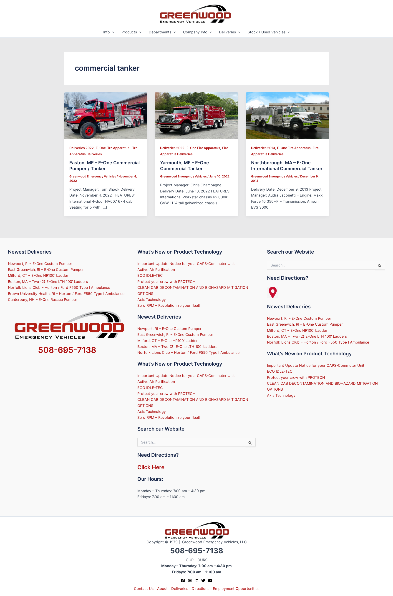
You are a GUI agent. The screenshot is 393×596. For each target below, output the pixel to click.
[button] (112, 32)
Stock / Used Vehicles (266, 32)
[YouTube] (210, 581)
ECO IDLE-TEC (150, 275)
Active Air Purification (156, 269)
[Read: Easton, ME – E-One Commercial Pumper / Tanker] (106, 115)
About (162, 588)
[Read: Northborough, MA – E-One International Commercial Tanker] (287, 115)
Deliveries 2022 (81, 148)
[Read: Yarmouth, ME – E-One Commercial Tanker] (196, 115)
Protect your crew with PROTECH (166, 281)
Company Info (195, 32)
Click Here (150, 467)
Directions (200, 588)
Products (129, 32)
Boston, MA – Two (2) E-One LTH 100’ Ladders (48, 281)
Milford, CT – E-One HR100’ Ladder (38, 275)
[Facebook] (183, 581)
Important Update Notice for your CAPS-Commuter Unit (186, 263)
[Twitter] (203, 581)
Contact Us (144, 588)
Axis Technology (151, 299)
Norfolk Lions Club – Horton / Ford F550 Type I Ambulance (59, 287)
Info (106, 32)
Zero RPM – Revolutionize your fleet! (168, 305)
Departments (160, 32)
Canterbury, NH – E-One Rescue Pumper (42, 299)
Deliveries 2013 (263, 148)
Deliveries (227, 32)
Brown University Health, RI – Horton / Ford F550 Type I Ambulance (66, 293)
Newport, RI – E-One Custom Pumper (40, 263)
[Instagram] (190, 581)
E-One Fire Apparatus (112, 148)
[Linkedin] (196, 581)
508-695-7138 (67, 350)
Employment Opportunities (236, 588)
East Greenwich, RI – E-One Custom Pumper (46, 269)
